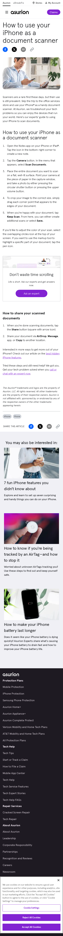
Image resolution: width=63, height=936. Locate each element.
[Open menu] (7, 12)
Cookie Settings (31, 907)
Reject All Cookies (31, 917)
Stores (39, 2)
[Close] (58, 880)
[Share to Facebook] (5, 49)
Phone (17, 416)
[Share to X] (14, 49)
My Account (54, 2)
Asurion (6, 2)
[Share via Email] (23, 49)
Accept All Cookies (31, 927)
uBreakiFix (18, 2)
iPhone (7, 416)
